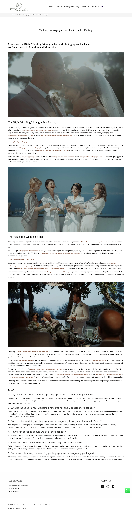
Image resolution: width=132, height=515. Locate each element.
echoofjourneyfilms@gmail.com (18, 485)
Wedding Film (69, 7)
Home (51, 7)
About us (58, 7)
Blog (77, 7)
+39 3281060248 (14, 488)
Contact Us (95, 7)
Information (85, 7)
